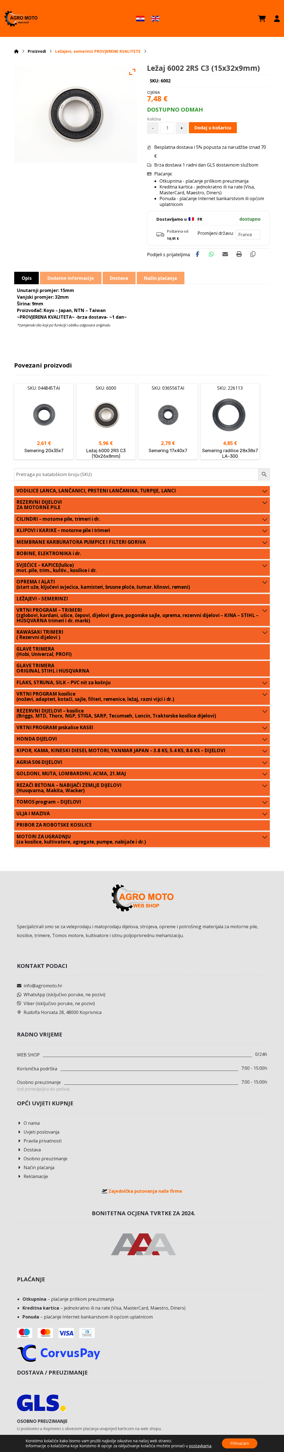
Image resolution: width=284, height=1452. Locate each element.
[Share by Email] (225, 254)
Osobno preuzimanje (45, 1159)
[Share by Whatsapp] (211, 254)
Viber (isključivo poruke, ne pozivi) (59, 1003)
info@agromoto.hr (43, 986)
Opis (27, 278)
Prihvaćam (239, 1443)
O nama (32, 1123)
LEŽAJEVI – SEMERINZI (42, 598)
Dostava (32, 1150)
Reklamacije (36, 1176)
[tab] (26, 278)
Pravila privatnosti (43, 1141)
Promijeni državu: (215, 233)
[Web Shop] (20, 18)
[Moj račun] (277, 18)
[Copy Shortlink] (252, 254)
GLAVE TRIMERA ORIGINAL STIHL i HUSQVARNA (52, 668)
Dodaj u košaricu (212, 128)
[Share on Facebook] (197, 254)
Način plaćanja (39, 1167)
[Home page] (16, 51)
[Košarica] (262, 18)
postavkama (200, 1445)
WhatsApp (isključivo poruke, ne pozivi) (64, 995)
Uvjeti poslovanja (41, 1132)
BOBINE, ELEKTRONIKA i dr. (48, 553)
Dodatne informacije (70, 278)
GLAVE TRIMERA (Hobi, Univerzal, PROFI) (44, 651)
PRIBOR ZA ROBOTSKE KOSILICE (54, 825)
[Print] (239, 254)
